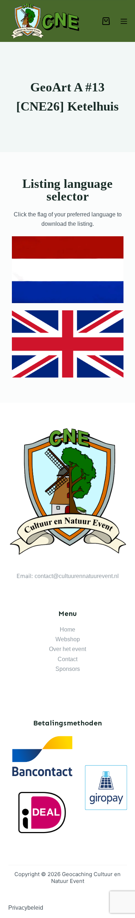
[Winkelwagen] (106, 21)
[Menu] (124, 21)
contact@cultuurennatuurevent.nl (77, 576)
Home (67, 629)
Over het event (67, 649)
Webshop (67, 639)
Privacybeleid (25, 908)
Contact (67, 659)
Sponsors (67, 669)
